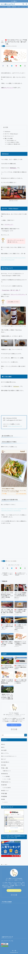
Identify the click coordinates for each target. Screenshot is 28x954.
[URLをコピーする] (25, 66)
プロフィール (14, 725)
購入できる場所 (9, 138)
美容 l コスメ (6, 790)
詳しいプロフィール (14, 890)
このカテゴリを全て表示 (14, 827)
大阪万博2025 (6, 762)
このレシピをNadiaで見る (21, 493)
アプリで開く (4, 493)
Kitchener (7, 131)
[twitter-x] (14, 729)
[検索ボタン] (23, 4)
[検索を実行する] (25, 735)
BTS (4, 744)
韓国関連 (5, 796)
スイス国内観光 (6, 776)
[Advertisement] (14, 22)
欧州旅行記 (5, 773)
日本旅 (4, 765)
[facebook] (12, 729)
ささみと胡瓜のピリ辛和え (13, 142)
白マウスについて (9, 136)
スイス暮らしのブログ (8, 4)
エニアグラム (6, 753)
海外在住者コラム (7, 782)
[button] (3, 66)
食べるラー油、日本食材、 (12, 561)
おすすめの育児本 (7, 787)
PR (3, 747)
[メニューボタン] (26, 4)
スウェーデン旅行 (7, 779)
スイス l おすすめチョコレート (9, 756)
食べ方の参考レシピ (11, 140)
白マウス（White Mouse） (12, 134)
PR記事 (4, 750)
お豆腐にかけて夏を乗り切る (13, 144)
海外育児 (5, 785)
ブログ (4, 759)
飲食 (3, 46)
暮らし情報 (5, 768)
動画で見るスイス (7, 770)
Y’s (4, 451)
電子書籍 (5, 793)
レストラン (5, 802)
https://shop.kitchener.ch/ (15, 426)
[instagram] (16, 729)
